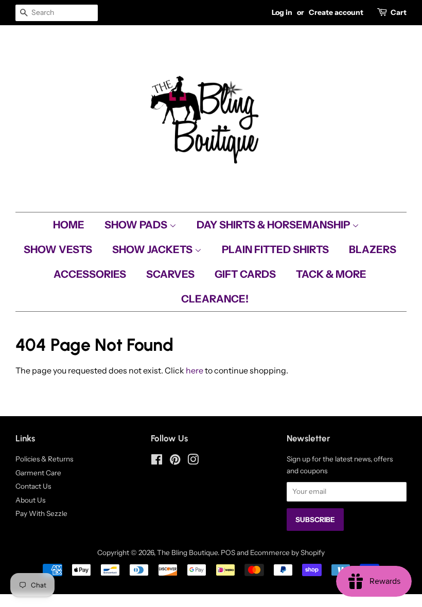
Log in (282, 12)
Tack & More (331, 274)
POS (228, 552)
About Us (30, 500)
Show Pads (136, 225)
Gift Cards (245, 274)
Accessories (90, 274)
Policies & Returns (44, 459)
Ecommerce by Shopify (287, 552)
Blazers (372, 249)
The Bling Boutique (187, 552)
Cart (399, 12)
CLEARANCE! (215, 299)
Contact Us (33, 486)
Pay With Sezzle (41, 513)
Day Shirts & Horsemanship (274, 225)
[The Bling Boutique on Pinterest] (175, 461)
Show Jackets (153, 249)
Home (68, 225)
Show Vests (58, 249)
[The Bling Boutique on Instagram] (193, 461)
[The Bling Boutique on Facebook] (157, 461)
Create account (336, 12)
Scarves (170, 274)
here (194, 370)
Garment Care (38, 473)
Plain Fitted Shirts (275, 249)
